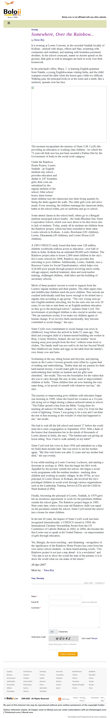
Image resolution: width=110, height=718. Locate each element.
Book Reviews (76, 672)
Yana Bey (39, 39)
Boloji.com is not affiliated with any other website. (84, 17)
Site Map (102, 699)
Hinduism (59, 678)
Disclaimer (95, 698)
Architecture (27, 672)
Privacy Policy (82, 699)
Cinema (42, 675)
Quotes (58, 685)
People (91, 681)
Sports (58, 688)
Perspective (11, 685)
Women (26, 691)
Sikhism (9, 688)
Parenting (75, 681)
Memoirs (43, 681)
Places (42, 685)
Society (34, 30)
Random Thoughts (78, 685)
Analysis (9, 672)
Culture (74, 675)
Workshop (43, 691)
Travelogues (11, 691)
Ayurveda (59, 672)
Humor (91, 678)
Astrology (43, 672)
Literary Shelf (27, 681)
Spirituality (43, 688)
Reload (94, 638)
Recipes (91, 685)
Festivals (26, 678)
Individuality (11, 681)
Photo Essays (27, 685)
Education (92, 675)
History (74, 678)
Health (42, 678)
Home (75, 698)
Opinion (58, 681)
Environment (11, 678)
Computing (59, 675)
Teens (91, 688)
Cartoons (26, 675)
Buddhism (92, 672)
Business (9, 675)
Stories (74, 688)
